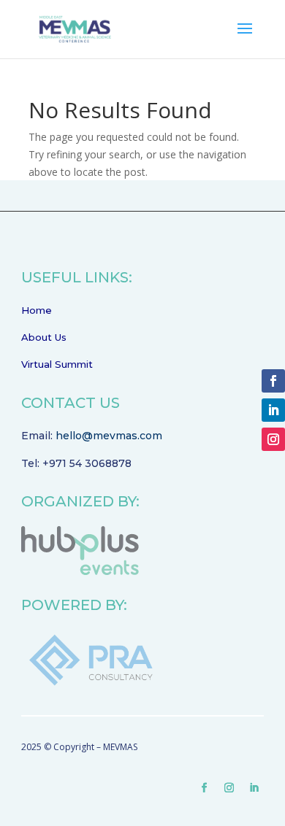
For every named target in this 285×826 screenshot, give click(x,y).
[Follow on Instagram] (229, 788)
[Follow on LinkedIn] (254, 788)
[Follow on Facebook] (204, 788)
